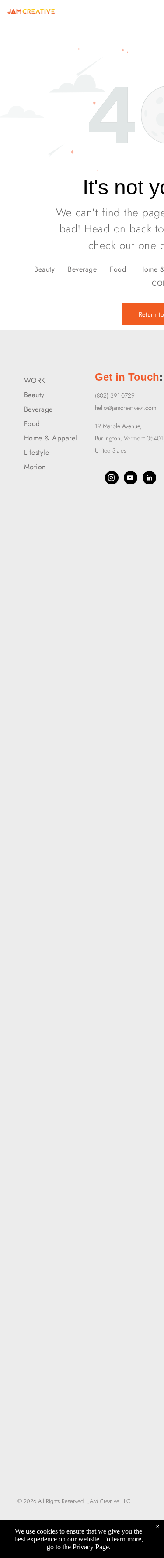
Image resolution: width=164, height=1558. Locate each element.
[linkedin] (149, 479)
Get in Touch (127, 377)
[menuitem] (44, 269)
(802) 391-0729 (115, 395)
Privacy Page (91, 1547)
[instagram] (112, 479)
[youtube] (130, 479)
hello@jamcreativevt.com (125, 407)
